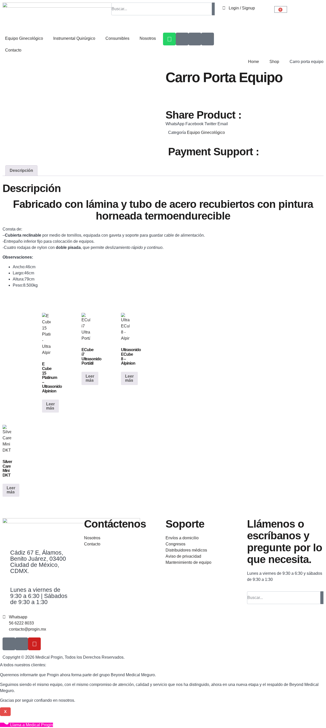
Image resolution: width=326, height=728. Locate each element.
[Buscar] (213, 9)
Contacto (13, 50)
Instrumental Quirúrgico (74, 38)
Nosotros (148, 38)
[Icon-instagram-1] (182, 39)
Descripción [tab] (21, 170)
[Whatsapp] (169, 39)
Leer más (50, 406)
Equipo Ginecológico (24, 38)
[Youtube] (34, 643)
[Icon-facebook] (194, 39)
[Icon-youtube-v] (207, 39)
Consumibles (117, 38)
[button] (175, 124)
